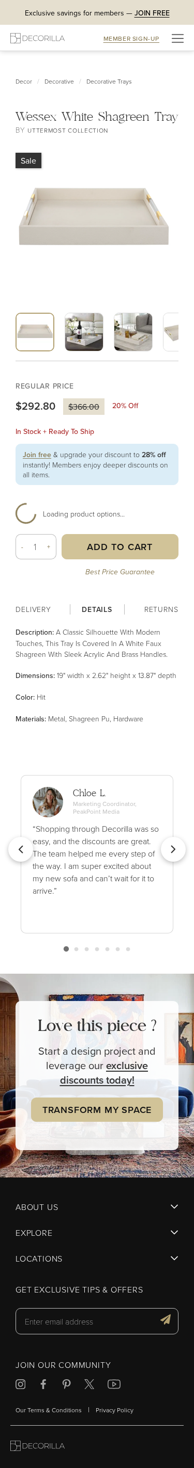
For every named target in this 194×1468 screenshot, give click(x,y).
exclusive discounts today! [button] (104, 1072)
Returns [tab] (161, 609)
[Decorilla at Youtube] (114, 1386)
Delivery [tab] (33, 609)
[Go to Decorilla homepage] (37, 1447)
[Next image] (105, 358)
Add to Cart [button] (120, 546)
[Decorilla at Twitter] (89, 1385)
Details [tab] (97, 609)
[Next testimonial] (173, 849)
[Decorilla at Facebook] (43, 1385)
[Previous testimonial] (20, 849)
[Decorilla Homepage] (37, 38)
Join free (37, 454)
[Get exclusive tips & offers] (165, 1321)
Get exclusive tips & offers (79, 1290)
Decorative (59, 81)
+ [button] (49, 546)
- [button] (22, 546)
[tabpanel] (97, 675)
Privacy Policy (114, 1410)
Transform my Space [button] (97, 1109)
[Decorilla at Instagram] (20, 1385)
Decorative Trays (109, 81)
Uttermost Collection (67, 130)
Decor (24, 81)
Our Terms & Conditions (49, 1410)
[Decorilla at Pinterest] (66, 1385)
